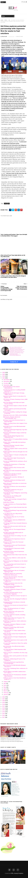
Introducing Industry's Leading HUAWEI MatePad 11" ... (14, 390)
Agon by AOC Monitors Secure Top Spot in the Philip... (15, 596)
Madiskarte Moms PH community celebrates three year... (12, 574)
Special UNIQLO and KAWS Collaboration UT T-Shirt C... (14, 672)
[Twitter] (26, 2)
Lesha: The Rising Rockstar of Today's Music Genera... (14, 609)
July (5, 683)
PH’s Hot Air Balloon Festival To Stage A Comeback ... (14, 568)
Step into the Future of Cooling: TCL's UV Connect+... (14, 536)
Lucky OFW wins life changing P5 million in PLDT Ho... (15, 599)
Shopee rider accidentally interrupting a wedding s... (14, 442)
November (7, 381)
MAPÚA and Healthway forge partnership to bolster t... (14, 511)
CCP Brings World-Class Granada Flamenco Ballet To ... (15, 523)
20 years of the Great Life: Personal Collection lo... (13, 542)
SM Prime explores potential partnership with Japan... (14, 409)
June (5, 685)
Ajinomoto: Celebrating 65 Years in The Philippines (14, 659)
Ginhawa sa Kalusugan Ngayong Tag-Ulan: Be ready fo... (15, 430)
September (7, 385)
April (5, 689)
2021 (3, 699)
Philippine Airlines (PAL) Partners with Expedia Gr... (13, 468)
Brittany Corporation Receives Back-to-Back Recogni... (14, 420)
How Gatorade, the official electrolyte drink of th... (13, 647)
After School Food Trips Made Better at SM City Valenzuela (13, 256)
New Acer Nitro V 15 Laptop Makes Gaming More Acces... (15, 439)
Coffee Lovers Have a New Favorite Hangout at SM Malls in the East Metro (13, 276)
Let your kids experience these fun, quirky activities (15, 643)
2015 (3, 710)
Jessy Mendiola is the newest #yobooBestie (11, 387)
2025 (3, 374)
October (6, 383)
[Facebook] (17, 869)
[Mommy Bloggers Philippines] (8, 853)
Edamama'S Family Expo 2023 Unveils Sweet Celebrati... (13, 628)
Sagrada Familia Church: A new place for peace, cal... (14, 396)
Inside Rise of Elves (8, 502)
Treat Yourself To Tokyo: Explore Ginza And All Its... (14, 631)
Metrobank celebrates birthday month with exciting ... (14, 480)
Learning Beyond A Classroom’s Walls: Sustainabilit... (13, 549)
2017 (3, 706)
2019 (3, 702)
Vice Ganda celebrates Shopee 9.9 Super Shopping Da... (14, 590)
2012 (3, 715)
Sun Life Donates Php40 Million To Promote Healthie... (12, 587)
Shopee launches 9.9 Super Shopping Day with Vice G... (14, 637)
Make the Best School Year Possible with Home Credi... (14, 634)
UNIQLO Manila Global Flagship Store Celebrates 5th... (13, 436)
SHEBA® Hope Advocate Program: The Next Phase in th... (14, 618)
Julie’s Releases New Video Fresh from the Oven (15, 555)
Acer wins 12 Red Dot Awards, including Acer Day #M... (14, 615)
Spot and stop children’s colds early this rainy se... (14, 558)
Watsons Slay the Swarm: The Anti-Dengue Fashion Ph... (13, 577)
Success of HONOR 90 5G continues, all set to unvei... (15, 461)
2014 (3, 711)
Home (2, 20)
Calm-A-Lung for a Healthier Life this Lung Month (15, 653)
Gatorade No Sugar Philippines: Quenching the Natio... (15, 493)
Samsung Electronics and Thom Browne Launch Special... (14, 545)
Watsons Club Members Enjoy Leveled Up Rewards (14, 433)
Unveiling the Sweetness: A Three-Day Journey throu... (14, 465)
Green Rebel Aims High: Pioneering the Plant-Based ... (14, 458)
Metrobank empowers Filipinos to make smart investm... (14, 624)
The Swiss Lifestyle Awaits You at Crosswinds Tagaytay (12, 593)
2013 (3, 713)
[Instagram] (13, 869)
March (5, 691)
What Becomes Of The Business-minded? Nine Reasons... (14, 675)
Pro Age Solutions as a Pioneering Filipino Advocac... (14, 504)
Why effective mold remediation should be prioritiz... (15, 471)
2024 (3, 376)
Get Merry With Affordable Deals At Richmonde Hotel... (13, 533)
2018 (3, 704)
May (5, 687)
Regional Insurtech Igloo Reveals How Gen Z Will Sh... (15, 508)
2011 (3, 717)
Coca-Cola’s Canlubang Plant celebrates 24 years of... (15, 669)
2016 (3, 708)
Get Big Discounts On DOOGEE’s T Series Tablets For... (14, 580)
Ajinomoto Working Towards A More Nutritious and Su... (13, 446)
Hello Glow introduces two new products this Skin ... (14, 487)
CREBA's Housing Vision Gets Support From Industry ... (15, 424)
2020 (3, 700)
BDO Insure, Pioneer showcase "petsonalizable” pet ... (11, 417)
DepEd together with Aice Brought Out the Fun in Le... (15, 452)
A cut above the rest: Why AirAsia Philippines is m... (12, 514)
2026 (3, 372)
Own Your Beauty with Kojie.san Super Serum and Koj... (13, 403)
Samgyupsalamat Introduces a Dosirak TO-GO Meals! (14, 602)
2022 (3, 697)
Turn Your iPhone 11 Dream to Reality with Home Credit (15, 455)
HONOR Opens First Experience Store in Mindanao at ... (14, 539)
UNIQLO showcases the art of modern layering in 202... (14, 571)
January (6, 694)
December (7, 379)
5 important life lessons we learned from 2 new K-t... (15, 605)
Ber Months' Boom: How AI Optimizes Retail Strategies (13, 552)
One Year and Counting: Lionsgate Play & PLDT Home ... (14, 499)
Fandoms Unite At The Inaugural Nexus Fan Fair (14, 530)
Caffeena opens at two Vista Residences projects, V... (14, 678)
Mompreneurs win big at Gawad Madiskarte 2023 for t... (12, 474)
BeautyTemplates (18, 873)
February (6, 692)
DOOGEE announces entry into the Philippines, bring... (12, 583)
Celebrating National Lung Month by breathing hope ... (13, 662)
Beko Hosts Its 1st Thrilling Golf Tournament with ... (12, 496)
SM (9, 20)
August (6, 681)
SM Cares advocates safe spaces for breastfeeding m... (13, 612)
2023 (3, 378)
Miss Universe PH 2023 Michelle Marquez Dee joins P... (14, 665)
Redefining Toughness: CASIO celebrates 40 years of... (14, 621)
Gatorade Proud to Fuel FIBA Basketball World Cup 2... (14, 427)
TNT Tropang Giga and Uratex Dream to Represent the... (14, 564)
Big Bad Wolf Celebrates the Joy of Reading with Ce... (13, 490)
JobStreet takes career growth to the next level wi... (15, 656)
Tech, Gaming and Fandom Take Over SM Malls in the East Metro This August (14, 235)
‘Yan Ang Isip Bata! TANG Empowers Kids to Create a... (14, 650)
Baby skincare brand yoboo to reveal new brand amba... (14, 484)
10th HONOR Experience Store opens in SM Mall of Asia (15, 640)
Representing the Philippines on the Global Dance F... (15, 561)
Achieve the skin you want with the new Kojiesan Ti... (14, 526)
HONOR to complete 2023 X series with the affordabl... (15, 449)
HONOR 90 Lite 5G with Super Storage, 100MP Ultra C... (13, 393)
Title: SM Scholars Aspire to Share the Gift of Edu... (15, 406)
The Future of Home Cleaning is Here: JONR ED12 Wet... (15, 400)
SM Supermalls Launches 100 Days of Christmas (13, 477)
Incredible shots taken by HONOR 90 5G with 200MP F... (14, 520)
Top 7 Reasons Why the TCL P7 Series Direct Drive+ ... (13, 517)
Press (5, 20)
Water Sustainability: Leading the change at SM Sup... (15, 412)
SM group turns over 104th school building (15, 415)
